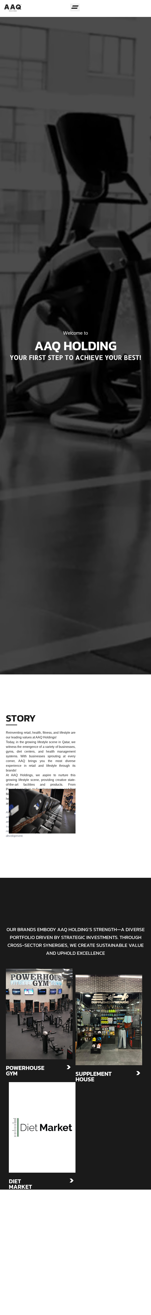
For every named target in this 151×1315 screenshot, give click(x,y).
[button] (75, 7)
